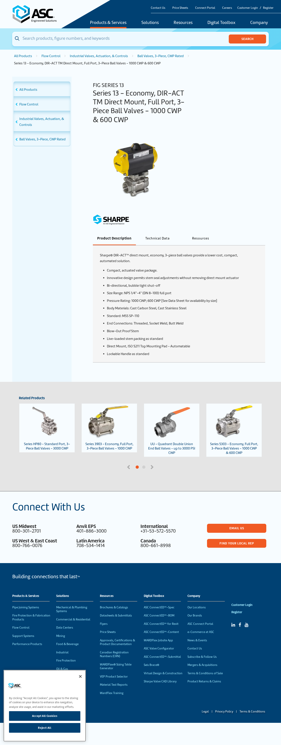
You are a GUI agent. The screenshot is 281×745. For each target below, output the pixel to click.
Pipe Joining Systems (25, 607)
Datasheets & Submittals (116, 615)
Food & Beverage (67, 644)
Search (247, 39)
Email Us (236, 528)
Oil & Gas (62, 669)
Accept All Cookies (45, 716)
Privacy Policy (224, 711)
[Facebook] (240, 625)
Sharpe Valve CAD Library (160, 681)
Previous (129, 466)
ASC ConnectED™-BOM (159, 615)
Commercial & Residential (73, 619)
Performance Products (27, 644)
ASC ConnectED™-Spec (159, 607)
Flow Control (50, 56)
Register (268, 8)
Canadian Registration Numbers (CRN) (114, 654)
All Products (23, 56)
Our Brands (194, 615)
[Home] (37, 14)
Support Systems (23, 636)
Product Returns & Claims (204, 681)
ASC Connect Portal (200, 624)
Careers (227, 8)
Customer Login (247, 8)
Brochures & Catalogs (114, 607)
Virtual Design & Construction (163, 673)
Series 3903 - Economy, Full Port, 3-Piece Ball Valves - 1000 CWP (109, 446)
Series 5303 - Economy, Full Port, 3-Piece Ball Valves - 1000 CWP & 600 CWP (234, 448)
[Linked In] (233, 625)
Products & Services (108, 22)
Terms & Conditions (252, 711)
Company (259, 22)
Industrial (62, 652)
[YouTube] (246, 625)
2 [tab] (160, 467)
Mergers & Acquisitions (202, 665)
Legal (205, 711)
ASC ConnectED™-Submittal (162, 657)
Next (152, 466)
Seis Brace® (151, 665)
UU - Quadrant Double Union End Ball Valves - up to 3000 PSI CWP (171, 448)
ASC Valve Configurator (159, 648)
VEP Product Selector (114, 676)
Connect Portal (205, 8)
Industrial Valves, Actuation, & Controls (99, 56)
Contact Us (158, 8)
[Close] (80, 676)
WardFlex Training (111, 693)
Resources (183, 22)
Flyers (104, 624)
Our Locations (196, 607)
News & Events (197, 640)
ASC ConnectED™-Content (161, 632)
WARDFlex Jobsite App (158, 640)
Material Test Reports (114, 685)
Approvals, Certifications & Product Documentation (117, 642)
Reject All (44, 728)
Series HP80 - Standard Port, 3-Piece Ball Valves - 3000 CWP (47, 446)
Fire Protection (66, 660)
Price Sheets (180, 8)
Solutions (150, 22)
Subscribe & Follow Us (202, 657)
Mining (60, 636)
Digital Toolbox (221, 22)
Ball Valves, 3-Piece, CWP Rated (160, 56)
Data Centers (64, 627)
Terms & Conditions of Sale (205, 673)
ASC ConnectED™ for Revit (161, 624)
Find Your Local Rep (237, 543)
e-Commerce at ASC (200, 632)
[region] (45, 705)
